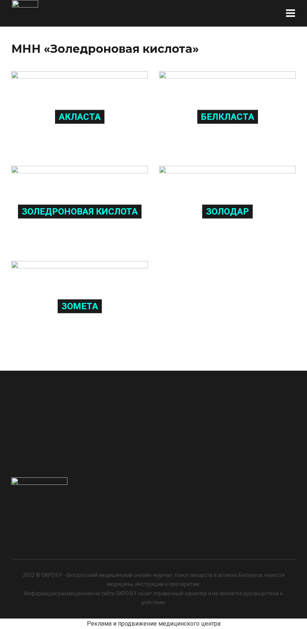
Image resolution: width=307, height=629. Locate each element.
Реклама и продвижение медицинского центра (154, 623)
